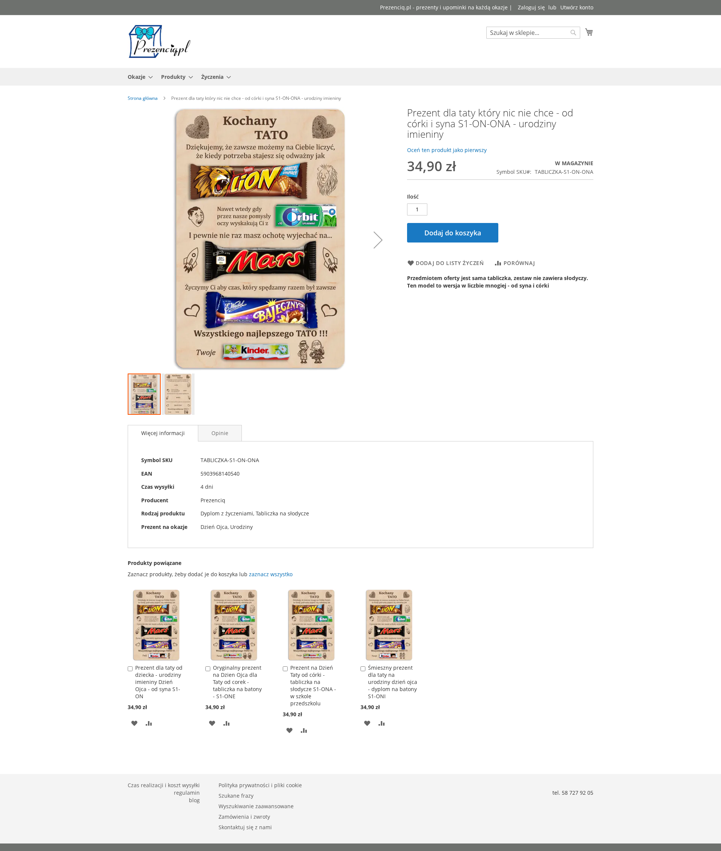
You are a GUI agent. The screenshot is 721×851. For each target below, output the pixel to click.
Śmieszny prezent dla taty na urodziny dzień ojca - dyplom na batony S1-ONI (392, 682)
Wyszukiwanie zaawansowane (256, 806)
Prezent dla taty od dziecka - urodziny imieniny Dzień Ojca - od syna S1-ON (159, 682)
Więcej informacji (163, 433)
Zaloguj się (531, 7)
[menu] (360, 77)
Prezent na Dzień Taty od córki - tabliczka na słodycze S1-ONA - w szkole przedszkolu (313, 685)
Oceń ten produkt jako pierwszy (447, 150)
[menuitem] (138, 77)
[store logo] (160, 41)
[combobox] (533, 33)
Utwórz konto (576, 7)
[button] (378, 240)
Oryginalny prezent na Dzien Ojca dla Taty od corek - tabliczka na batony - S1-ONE (237, 682)
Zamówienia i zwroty (244, 816)
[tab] (163, 433)
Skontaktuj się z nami (245, 827)
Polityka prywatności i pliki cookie (260, 785)
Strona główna (143, 98)
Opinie (219, 433)
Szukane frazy (236, 795)
